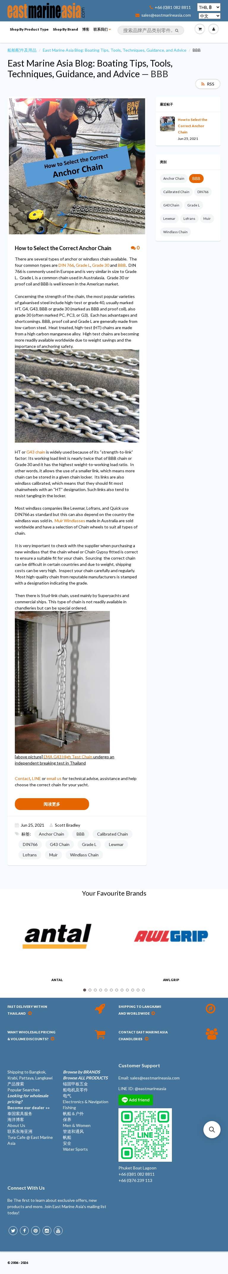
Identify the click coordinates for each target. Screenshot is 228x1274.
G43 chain (35, 451)
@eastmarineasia (150, 1088)
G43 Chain (59, 844)
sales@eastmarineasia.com (166, 15)
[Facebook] (24, 1230)
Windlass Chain (84, 854)
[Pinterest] (35, 1230)
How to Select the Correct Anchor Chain (192, 125)
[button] (212, 1129)
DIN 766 (66, 265)
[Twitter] (13, 1230)
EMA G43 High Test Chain (68, 756)
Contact (22, 778)
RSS (210, 83)
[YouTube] (58, 1230)
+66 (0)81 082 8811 (173, 7)
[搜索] (177, 30)
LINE (36, 778)
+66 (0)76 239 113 (135, 1180)
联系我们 (101, 29)
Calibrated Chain (112, 833)
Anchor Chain (51, 833)
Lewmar (116, 844)
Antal (57, 980)
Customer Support (139, 1065)
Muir (53, 854)
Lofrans (30, 854)
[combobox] (151, 30)
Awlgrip (171, 980)
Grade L (83, 265)
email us (54, 778)
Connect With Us (26, 1188)
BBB (122, 265)
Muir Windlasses (70, 520)
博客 (85, 29)
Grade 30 (100, 265)
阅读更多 (52, 803)
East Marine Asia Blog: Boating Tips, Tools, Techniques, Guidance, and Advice (114, 50)
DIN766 (30, 844)
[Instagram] (46, 1230)
